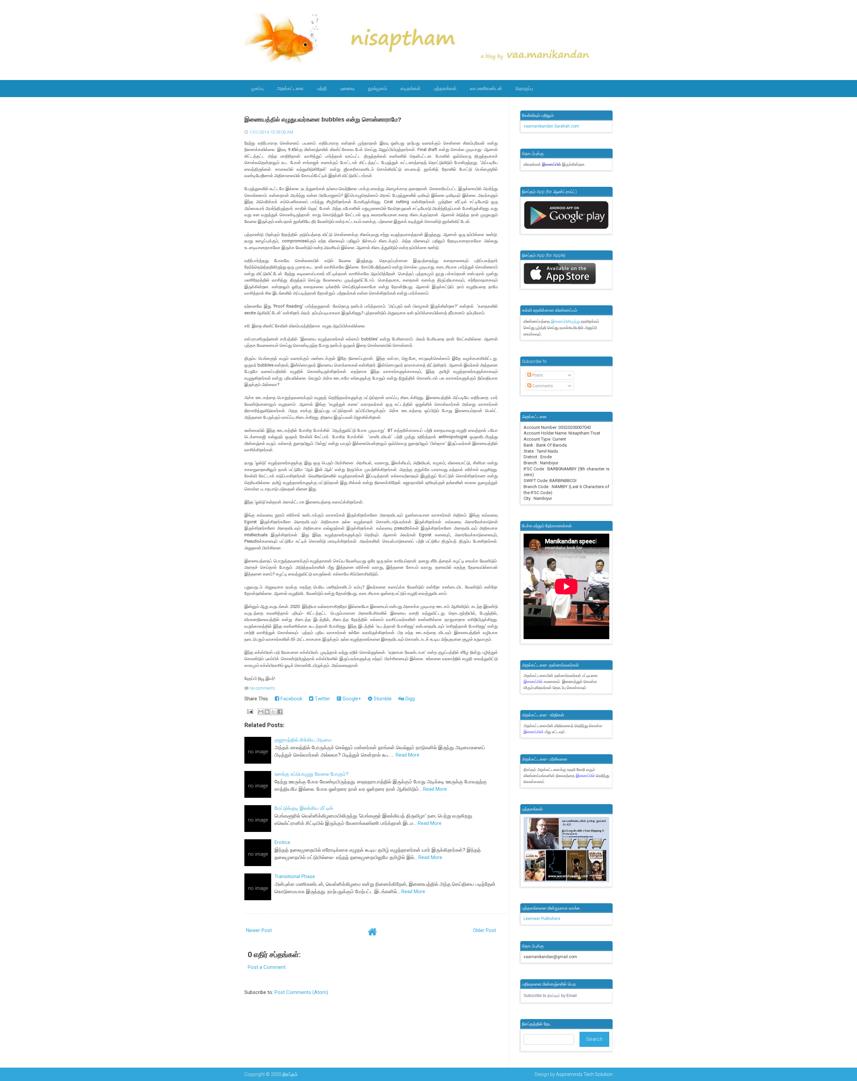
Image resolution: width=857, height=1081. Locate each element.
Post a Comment (267, 967)
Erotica (282, 842)
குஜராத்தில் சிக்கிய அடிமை (303, 740)
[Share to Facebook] (280, 711)
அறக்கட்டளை (290, 88)
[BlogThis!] (267, 711)
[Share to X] (273, 711)
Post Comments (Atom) (301, 992)
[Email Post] (249, 711)
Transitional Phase (295, 876)
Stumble (382, 699)
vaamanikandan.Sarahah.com (551, 126)
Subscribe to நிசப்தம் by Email (550, 995)
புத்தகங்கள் (445, 88)
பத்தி (322, 88)
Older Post (484, 930)
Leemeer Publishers (542, 918)
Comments (542, 386)
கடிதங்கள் (410, 88)
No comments (262, 688)
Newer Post (259, 930)
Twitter (321, 699)
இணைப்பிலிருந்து (566, 321)
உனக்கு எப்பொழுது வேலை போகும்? (311, 774)
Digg (409, 699)
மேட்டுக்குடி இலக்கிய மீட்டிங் (304, 808)
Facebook (290, 699)
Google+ (351, 699)
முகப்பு (257, 88)
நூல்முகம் (377, 88)
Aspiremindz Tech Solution (584, 1074)
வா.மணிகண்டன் (486, 88)
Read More (407, 755)
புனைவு (347, 88)
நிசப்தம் (290, 1074)
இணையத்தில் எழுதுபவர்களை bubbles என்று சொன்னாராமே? (322, 119)
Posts (537, 375)
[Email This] (260, 711)
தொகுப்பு (524, 88)
